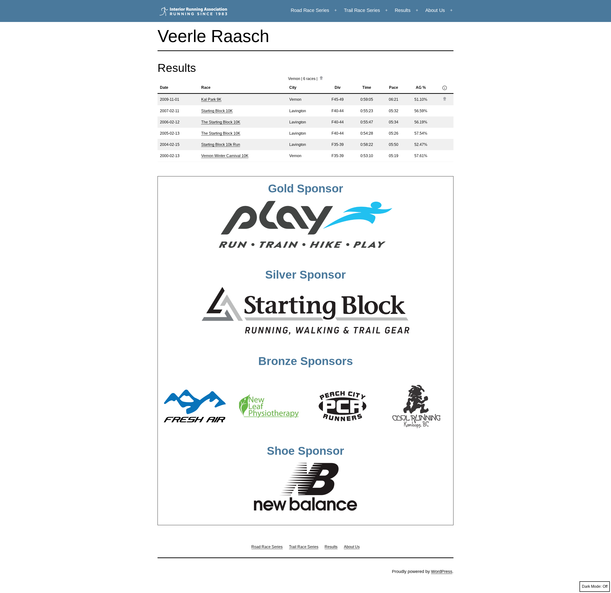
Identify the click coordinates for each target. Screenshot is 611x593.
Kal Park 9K (211, 99)
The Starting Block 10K (220, 122)
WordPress (441, 571)
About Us (435, 10)
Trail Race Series (362, 10)
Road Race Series (310, 10)
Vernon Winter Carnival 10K (224, 156)
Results (403, 10)
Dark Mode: (591, 586)
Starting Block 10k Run (220, 145)
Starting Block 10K (217, 111)
